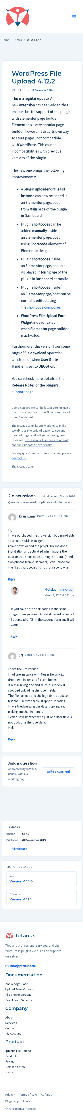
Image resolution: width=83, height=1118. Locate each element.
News (18, 40)
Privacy (10, 1094)
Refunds (46, 1094)
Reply (11, 579)
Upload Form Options (19, 989)
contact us (19, 458)
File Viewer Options (18, 995)
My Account (13, 1033)
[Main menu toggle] (74, 16)
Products (11, 1056)
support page (22, 391)
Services (11, 1023)
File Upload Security (18, 1000)
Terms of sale (28, 1094)
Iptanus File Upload (18, 1051)
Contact (10, 1028)
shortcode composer (43, 307)
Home (6, 40)
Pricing (10, 1061)
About (9, 1017)
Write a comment (58, 771)
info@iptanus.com (23, 966)
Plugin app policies (17, 1101)
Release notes (15, 1067)
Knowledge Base (16, 984)
